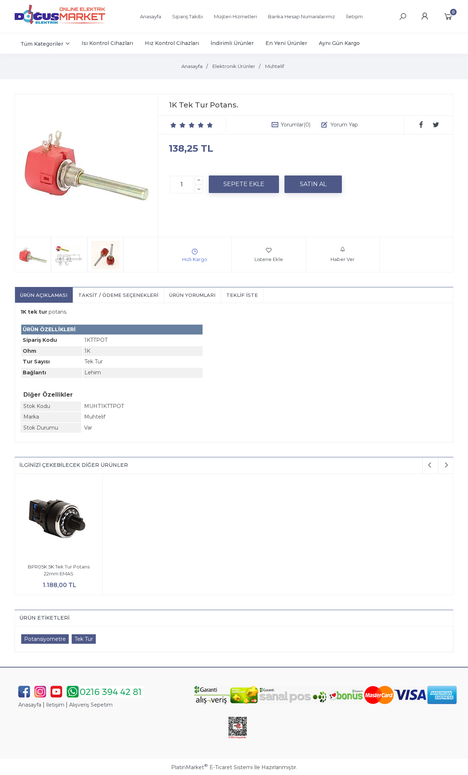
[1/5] (173, 125)
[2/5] (178, 125)
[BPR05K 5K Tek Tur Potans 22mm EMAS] (58, 518)
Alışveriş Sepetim (91, 705)
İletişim (55, 705)
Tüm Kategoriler (41, 44)
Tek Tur (84, 639)
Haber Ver (343, 259)
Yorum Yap (344, 124)
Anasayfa (29, 705)
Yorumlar (295, 124)
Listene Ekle (268, 259)
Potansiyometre (45, 639)
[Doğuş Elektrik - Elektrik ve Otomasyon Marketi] (60, 27)
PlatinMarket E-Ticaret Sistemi (212, 767)
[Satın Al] (313, 184)
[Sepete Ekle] (244, 184)
